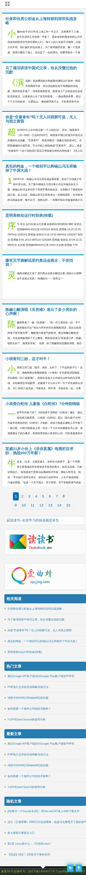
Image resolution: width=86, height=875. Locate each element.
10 (24, 505)
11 (32, 505)
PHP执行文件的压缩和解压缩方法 (28, 687)
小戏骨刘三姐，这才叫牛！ (28, 359)
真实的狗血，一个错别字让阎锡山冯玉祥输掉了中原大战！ (43, 641)
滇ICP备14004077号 (41, 871)
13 (50, 505)
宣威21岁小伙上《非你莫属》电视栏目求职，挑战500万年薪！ (39, 451)
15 (68, 505)
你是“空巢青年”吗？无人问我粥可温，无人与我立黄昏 (40, 630)
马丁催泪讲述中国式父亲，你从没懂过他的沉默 (36, 619)
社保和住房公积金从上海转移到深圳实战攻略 (35, 608)
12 (41, 505)
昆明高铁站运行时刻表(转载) (29, 215)
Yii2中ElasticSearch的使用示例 (26, 719)
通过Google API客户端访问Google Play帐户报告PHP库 (41, 676)
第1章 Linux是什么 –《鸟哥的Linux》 (30, 843)
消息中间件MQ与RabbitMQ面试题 (28, 697)
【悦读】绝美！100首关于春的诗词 (29, 854)
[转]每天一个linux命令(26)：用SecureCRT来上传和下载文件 (44, 811)
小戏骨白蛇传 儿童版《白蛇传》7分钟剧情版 (42, 404)
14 (59, 505)
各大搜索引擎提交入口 (21, 832)
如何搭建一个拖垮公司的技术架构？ (29, 708)
